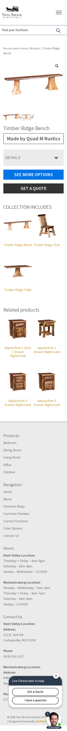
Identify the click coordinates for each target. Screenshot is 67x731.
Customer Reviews (16, 513)
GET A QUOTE (34, 188)
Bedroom (10, 443)
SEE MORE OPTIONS (33, 174)
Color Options (13, 528)
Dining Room (12, 450)
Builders (35, 48)
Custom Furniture (15, 521)
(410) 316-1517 (13, 656)
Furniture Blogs (14, 506)
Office (7, 465)
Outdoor (9, 472)
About (7, 499)
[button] (57, 66)
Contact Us (11, 535)
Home (7, 492)
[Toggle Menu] (59, 12)
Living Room (12, 457)
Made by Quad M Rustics (33, 138)
